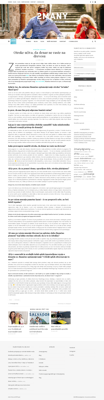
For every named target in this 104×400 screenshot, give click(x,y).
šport (75, 181)
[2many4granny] (52, 20)
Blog (14, 2)
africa (89, 151)
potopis (76, 174)
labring (81, 165)
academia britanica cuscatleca (81, 151)
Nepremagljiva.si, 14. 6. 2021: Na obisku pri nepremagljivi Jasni (16, 329)
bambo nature (77, 156)
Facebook (72, 347)
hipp (93, 161)
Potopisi (76, 119)
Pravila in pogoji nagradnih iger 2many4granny (52, 374)
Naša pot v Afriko (43, 366)
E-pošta (72, 355)
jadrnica (88, 163)
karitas (76, 165)
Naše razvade (25, 2)
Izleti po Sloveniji (78, 108)
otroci (90, 172)
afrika (76, 154)
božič (86, 156)
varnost (82, 179)
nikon (85, 172)
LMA (84, 169)
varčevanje (16, 299)
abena (92, 149)
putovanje (78, 177)
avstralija (82, 154)
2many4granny (14, 303)
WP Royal (17, 397)
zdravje (87, 179)
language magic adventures (81, 167)
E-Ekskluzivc (40, 2)
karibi (92, 163)
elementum (77, 161)
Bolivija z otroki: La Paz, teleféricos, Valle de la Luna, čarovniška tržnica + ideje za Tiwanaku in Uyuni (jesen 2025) (21, 362)
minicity (75, 172)
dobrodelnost (85, 158)
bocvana (82, 156)
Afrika (75, 97)
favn (90, 161)
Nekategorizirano (79, 115)
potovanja (81, 174)
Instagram (72, 351)
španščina (91, 179)
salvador (89, 176)
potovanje (89, 174)
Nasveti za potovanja (80, 112)
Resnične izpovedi (39, 49)
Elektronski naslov (78, 67)
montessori (81, 172)
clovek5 (76, 158)
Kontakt (33, 2)
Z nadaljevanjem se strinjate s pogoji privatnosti (84, 74)
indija (75, 163)
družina (93, 158)
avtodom (87, 154)
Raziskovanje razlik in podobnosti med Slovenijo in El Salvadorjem (39, 329)
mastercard (88, 169)
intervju (79, 163)
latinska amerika (78, 169)
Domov (10, 2)
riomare (84, 176)
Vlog (18, 2)
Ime (75, 61)
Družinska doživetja (79, 104)
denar (10, 299)
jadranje (84, 163)
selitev (93, 176)
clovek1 (91, 156)
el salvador (84, 161)
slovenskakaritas (77, 179)
